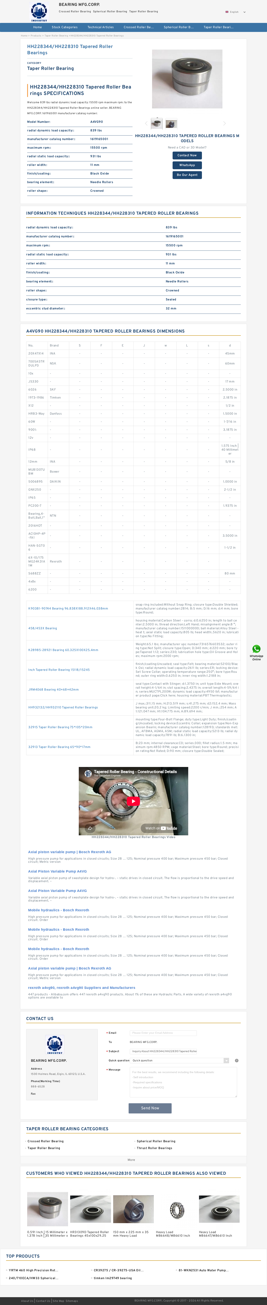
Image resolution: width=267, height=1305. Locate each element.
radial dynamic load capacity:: (50, 131)
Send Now (150, 1108)
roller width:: (37, 165)
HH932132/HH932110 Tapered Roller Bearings (63, 708)
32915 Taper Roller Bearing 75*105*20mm (60, 727)
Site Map (58, 1301)
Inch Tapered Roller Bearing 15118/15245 (59, 670)
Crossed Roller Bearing (141, 27)
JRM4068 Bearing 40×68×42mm (53, 690)
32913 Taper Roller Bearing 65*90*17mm (59, 747)
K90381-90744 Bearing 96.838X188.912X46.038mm (68, 609)
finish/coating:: (39, 174)
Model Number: (38, 122)
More (131, 1160)
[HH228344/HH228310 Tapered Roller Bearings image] (187, 79)
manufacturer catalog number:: (51, 139)
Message (113, 1070)
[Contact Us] (256, 652)
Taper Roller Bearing (219, 27)
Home (37, 27)
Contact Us (43, 1301)
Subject (112, 1052)
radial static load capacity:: (48, 156)
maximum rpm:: (39, 148)
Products (36, 35)
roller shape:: (37, 191)
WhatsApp (187, 165)
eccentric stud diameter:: (45, 309)
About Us (27, 1301)
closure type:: (36, 300)
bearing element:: (40, 182)
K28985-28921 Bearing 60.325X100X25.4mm (63, 650)
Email (111, 1033)
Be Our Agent (187, 175)
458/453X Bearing (42, 628)
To (110, 1042)
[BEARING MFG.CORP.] (39, 11)
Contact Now (187, 155)
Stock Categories (65, 27)
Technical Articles (101, 27)
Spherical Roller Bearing (181, 27)
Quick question (119, 1060)
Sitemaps (72, 1301)
